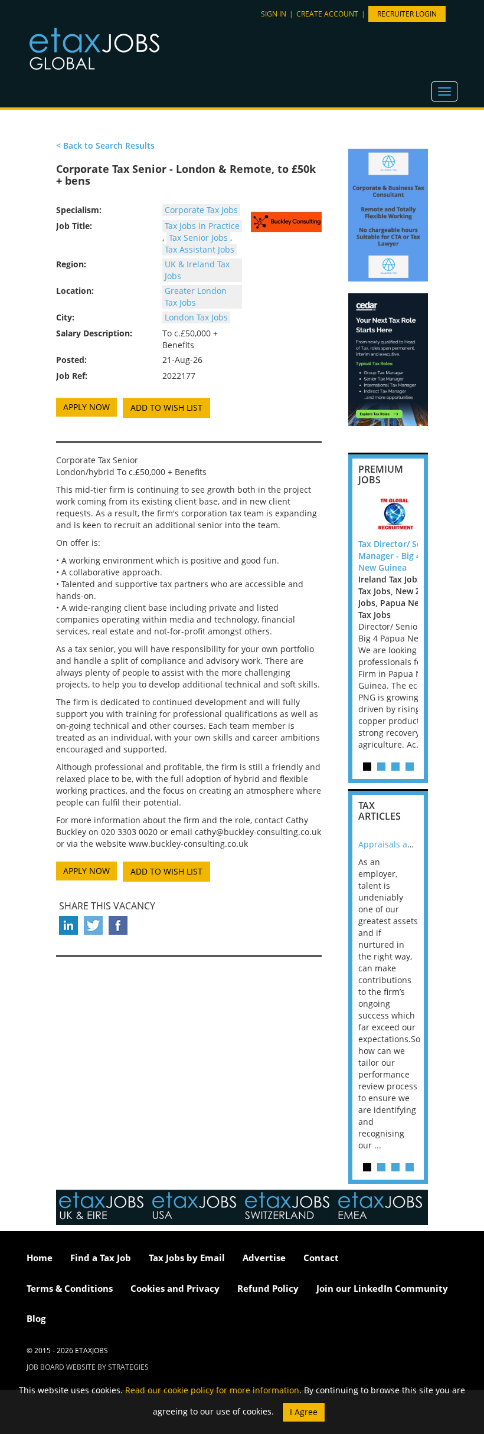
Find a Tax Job (100, 1257)
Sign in (273, 14)
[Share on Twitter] (93, 925)
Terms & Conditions (70, 1288)
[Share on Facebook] (118, 925)
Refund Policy (268, 1288)
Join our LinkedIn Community (382, 1288)
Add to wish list (166, 407)
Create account (327, 14)
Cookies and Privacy (175, 1288)
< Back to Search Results (105, 145)
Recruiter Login (407, 14)
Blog (36, 1318)
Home (40, 1257)
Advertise (264, 1257)
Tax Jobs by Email (187, 1257)
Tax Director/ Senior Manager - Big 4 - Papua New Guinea (406, 555)
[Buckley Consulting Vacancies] (286, 222)
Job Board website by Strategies (88, 1367)
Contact (321, 1257)
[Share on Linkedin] (68, 925)
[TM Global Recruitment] (411, 514)
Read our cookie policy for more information (212, 1390)
